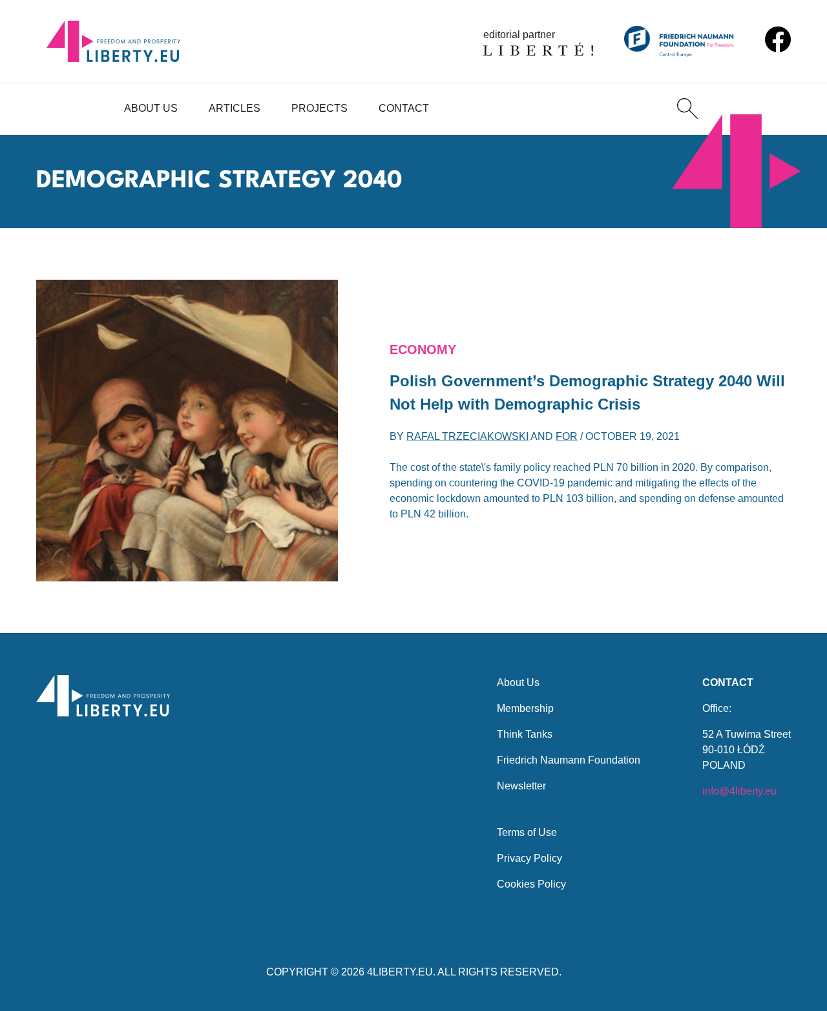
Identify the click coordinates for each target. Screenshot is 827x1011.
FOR (567, 436)
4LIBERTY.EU (400, 971)
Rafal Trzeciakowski (467, 436)
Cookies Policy (531, 884)
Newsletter (521, 785)
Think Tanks (524, 734)
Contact (404, 108)
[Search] (687, 108)
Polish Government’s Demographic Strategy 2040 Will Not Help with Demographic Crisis (587, 392)
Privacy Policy (529, 858)
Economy (423, 349)
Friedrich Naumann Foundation (568, 760)
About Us (151, 108)
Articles (234, 108)
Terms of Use (527, 832)
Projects (319, 108)
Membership (525, 708)
